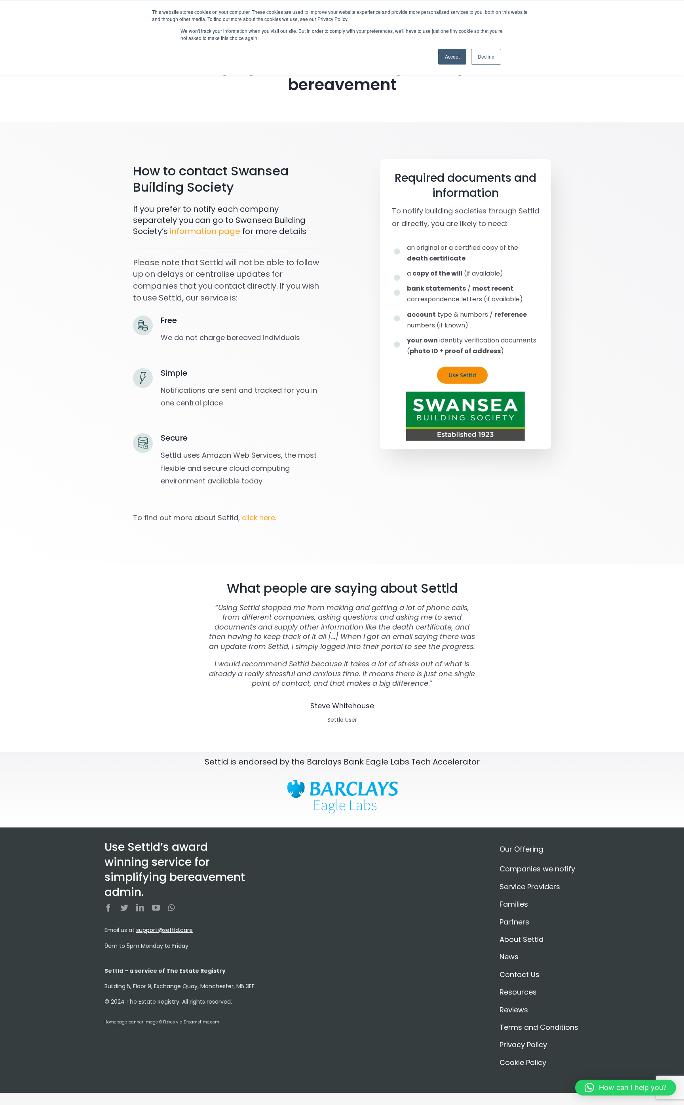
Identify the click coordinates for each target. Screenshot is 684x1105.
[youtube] (156, 908)
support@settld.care (164, 930)
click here (258, 518)
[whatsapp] (171, 908)
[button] (625, 1087)
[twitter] (124, 908)
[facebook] (108, 908)
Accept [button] (452, 56)
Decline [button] (486, 56)
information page (205, 231)
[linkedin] (140, 908)
